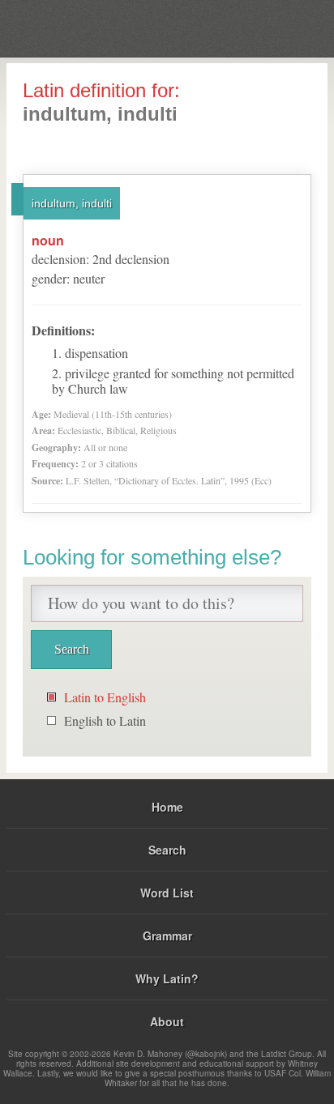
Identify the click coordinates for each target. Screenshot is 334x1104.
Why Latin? (167, 978)
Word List (167, 892)
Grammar (167, 935)
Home (167, 807)
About (167, 1021)
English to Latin (105, 720)
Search (167, 850)
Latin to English (105, 696)
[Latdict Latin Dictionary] (280, 27)
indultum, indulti (72, 203)
